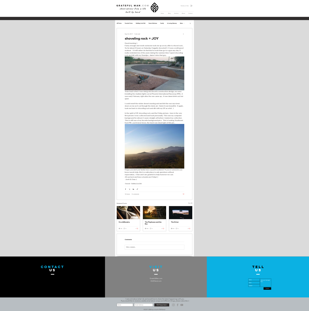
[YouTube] (181, 305)
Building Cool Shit (140, 23)
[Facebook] (177, 305)
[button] (187, 6)
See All (190, 203)
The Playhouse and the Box (153, 223)
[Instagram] (173, 305)
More (181, 23)
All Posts (119, 23)
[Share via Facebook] (125, 189)
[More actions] (183, 34)
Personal (127, 183)
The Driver (175, 222)
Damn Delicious (153, 23)
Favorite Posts (129, 23)
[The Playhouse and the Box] (154, 212)
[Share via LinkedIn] (133, 189)
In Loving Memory (172, 23)
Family (162, 23)
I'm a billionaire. (124, 222)
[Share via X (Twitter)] (129, 189)
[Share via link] (137, 189)
